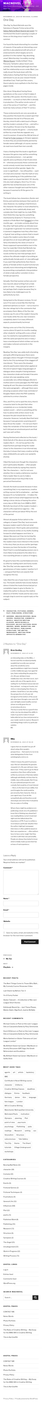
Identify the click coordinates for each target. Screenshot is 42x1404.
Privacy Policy (8, 1325)
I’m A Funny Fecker (10, 995)
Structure (28, 613)
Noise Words (8, 1316)
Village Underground (22, 1147)
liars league (9, 1102)
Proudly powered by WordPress (26, 1399)
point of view (10, 1122)
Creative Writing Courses (13, 1179)
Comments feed (9, 1279)
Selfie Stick (7, 1059)
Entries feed (8, 1274)
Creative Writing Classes (14, 1089)
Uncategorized (9, 1247)
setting (27, 1131)
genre (17, 626)
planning (18, 1118)
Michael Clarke (30, 16)
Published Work (9, 1220)
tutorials (8, 1147)
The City (8, 1143)
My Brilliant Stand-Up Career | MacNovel (19, 1046)
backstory (30, 1072)
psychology (9, 1127)
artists (20, 1072)
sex (34, 1131)
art (14, 1072)
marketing (26, 626)
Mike (13, 739)
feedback (26, 1093)
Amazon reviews (23, 616)
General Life (8, 1201)
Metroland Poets (11, 1114)
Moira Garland (8, 1038)
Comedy (6, 1174)
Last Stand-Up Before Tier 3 (14, 991)
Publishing (17, 613)
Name (6, 899)
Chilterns (19, 1085)
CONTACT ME (8, 1312)
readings (8, 1131)
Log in (5, 1270)
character (11, 611)
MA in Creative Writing (14, 1106)
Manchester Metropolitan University (19, 1110)
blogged (28, 220)
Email (6, 910)
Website (6, 921)
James (17, 1097)
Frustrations (8, 1197)
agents (7, 1072)
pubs (30, 1127)
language (32, 1097)
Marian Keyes (9, 61)
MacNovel (12, 3)
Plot (8, 613)
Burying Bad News (10, 1165)
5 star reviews (17, 138)
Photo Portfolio (9, 1321)
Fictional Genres (26, 611)
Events (6, 1183)
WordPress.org (9, 1283)
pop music (15, 628)
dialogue (10, 624)
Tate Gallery (23, 1139)
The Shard (26, 1143)
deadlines (31, 1089)
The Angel (7, 1242)
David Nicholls (22, 622)
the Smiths (22, 630)
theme (16, 1143)
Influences (7, 1206)
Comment (8, 868)
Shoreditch (9, 1135)
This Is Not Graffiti (10, 1337)
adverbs (10, 616)
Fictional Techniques (11, 1192)
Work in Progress (10, 1251)
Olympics (8, 1118)
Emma (16, 1093)
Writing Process (9, 1256)
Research (18, 1131)
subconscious (10, 1139)
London (20, 1102)
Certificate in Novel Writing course (18, 1081)
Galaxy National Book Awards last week (18, 31)
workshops (11, 632)
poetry (6, 1215)
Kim (24, 1097)
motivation (25, 1114)
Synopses (7, 1238)
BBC (6, 1077)
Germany (8, 1097)
